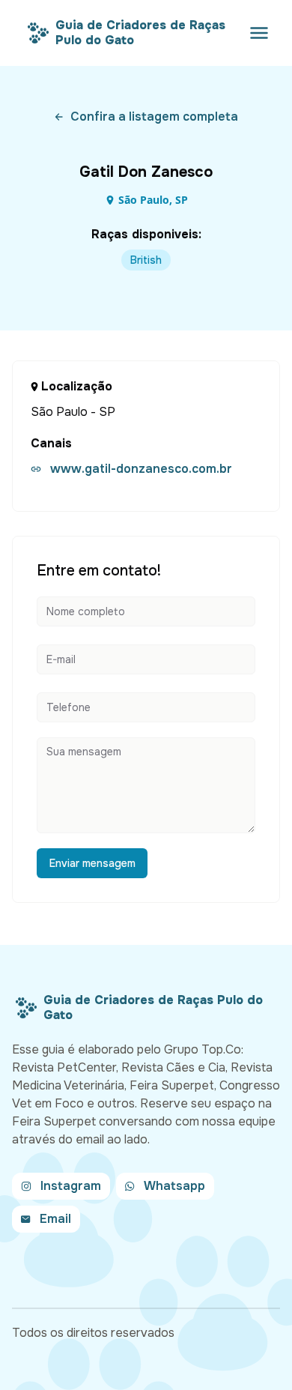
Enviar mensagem (92, 863)
